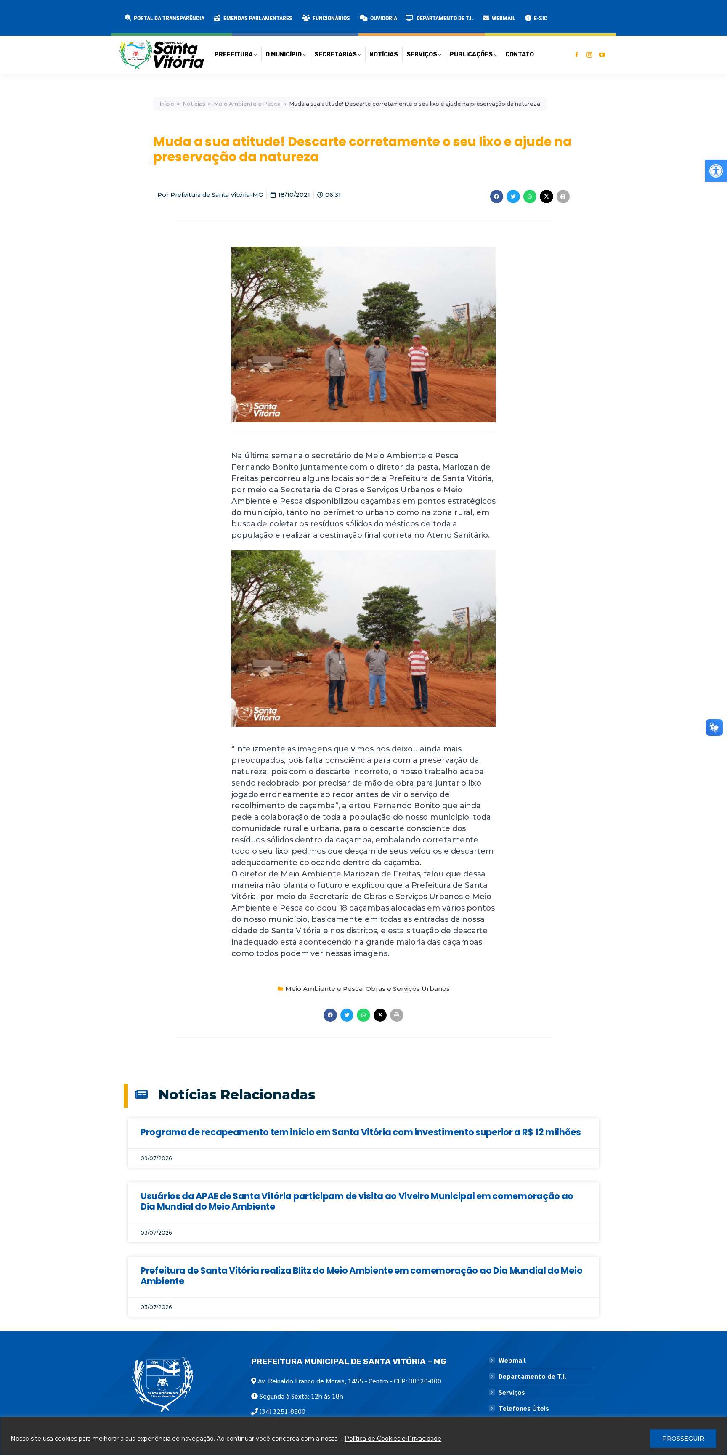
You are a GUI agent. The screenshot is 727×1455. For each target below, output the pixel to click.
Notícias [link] (194, 104)
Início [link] (166, 104)
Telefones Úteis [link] (524, 1408)
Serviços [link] (512, 1392)
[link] (716, 171)
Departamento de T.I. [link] (533, 1376)
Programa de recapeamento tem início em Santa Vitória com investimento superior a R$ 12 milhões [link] (361, 1132)
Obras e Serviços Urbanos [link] (408, 989)
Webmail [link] (512, 1360)
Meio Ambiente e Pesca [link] (247, 104)
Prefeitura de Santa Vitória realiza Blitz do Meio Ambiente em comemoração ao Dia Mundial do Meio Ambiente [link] (361, 1275)
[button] (135, 12)
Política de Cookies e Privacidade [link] (393, 1438)
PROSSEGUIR (683, 1438)
